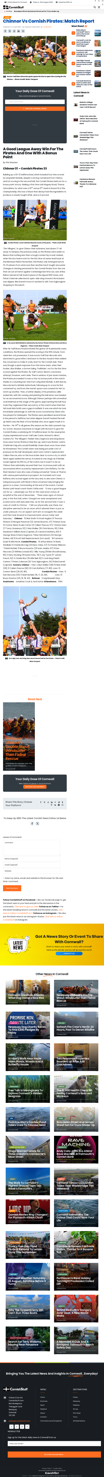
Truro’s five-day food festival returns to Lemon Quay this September (88, 166)
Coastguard (63, 1211)
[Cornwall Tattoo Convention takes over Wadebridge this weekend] (76, 136)
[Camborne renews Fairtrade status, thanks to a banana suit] (76, 183)
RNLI (9, 734)
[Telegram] (59, 802)
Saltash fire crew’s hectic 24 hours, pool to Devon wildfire (75, 1028)
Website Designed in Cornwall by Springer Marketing (49, 1476)
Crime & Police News (66, 1055)
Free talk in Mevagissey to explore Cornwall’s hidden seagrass (25, 1093)
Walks (12, 1055)
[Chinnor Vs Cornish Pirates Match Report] (35, 37)
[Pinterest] (51, 805)
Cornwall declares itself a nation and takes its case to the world (84, 84)
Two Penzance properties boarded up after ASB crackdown (73, 1061)
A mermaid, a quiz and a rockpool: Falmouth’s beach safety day (75, 1344)
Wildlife (61, 1086)
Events (61, 1179)
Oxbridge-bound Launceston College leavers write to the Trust (84, 63)
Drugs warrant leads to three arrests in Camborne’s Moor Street (27, 1154)
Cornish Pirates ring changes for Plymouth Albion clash (27, 1216)
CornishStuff (47, 27)
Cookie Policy (57, 1468)
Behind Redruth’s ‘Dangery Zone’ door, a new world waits (74, 1313)
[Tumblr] (62, 802)
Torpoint (13, 1306)
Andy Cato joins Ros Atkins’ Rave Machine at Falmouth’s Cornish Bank (89, 120)
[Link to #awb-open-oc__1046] (95, 7)
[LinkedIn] (18, 31)
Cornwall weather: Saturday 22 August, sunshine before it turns (27, 1281)
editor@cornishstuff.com (19, 1421)
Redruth (62, 1306)
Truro (61, 1118)
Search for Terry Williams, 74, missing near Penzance (27, 1343)
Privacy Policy (46, 1468)
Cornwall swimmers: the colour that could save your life (89, 151)
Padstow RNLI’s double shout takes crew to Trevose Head (27, 1123)
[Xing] (59, 805)
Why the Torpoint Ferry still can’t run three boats (25, 1311)
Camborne (62, 1242)
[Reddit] (14, 31)
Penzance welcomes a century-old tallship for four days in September (84, 53)
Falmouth (62, 1147)
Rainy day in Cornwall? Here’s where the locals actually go (83, 33)
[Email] (23, 31)
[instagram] (102, 1)
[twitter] (99, 1)
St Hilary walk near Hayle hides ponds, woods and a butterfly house (25, 1061)
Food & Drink (15, 1242)
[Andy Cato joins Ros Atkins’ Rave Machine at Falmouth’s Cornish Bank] (76, 120)
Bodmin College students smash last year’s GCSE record (88, 104)
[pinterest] (102, 4)
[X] (10, 31)
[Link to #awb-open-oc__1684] (99, 7)
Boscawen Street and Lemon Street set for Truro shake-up (36, 11)
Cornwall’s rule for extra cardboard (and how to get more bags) (83, 43)
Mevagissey (14, 1086)
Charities (13, 1023)
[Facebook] (5, 31)
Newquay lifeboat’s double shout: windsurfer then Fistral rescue (18, 748)
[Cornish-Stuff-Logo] (13, 6)
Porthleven (63, 1274)
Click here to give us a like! (26, 906)
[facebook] (95, 1)
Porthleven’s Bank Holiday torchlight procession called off (83, 73)
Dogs (12, 991)
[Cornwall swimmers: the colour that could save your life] (76, 151)
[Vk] (55, 805)
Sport (7, 17)
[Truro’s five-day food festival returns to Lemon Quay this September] (76, 166)
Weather (13, 1274)
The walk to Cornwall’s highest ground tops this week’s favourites (24, 1185)
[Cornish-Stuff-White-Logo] (15, 1387)
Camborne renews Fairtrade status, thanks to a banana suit (88, 183)
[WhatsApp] (55, 802)
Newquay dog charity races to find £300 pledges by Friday (27, 1029)
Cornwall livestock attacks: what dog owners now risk (26, 996)
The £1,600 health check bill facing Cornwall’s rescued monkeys (74, 1093)
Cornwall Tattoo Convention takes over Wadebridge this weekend (89, 136)
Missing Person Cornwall (19, 1338)
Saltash (61, 1023)
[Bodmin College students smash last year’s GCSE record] (76, 105)
